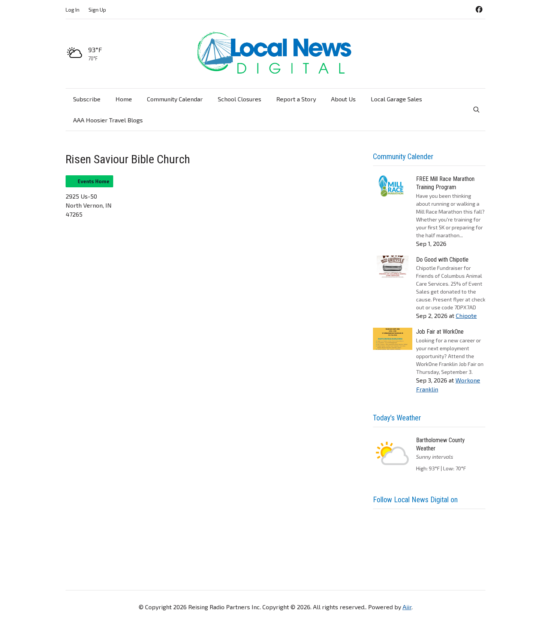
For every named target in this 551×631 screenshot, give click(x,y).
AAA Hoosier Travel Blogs (108, 119)
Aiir (407, 606)
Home (123, 98)
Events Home (93, 181)
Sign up (97, 9)
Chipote (466, 315)
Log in (72, 9)
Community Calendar (175, 98)
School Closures (239, 98)
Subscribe (86, 98)
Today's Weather (397, 417)
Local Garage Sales (396, 98)
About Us (343, 98)
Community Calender (403, 156)
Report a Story (296, 98)
